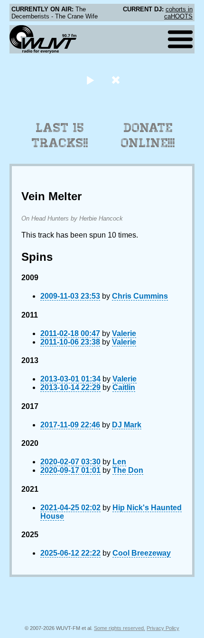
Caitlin (123, 387)
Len (119, 462)
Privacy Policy (163, 628)
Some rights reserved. (119, 628)
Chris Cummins (140, 296)
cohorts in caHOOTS (178, 13)
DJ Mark (126, 425)
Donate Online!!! (148, 135)
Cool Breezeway (141, 553)
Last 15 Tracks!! (60, 135)
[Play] (90, 79)
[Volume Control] (117, 79)
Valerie (124, 333)
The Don (127, 470)
